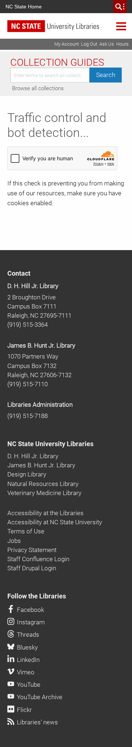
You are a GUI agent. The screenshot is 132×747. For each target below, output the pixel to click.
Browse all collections (38, 88)
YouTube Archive (38, 697)
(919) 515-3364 (27, 324)
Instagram (30, 622)
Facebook (29, 609)
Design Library (26, 474)
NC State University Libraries (50, 444)
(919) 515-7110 (27, 384)
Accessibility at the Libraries (45, 513)
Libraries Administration (40, 404)
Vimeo (24, 672)
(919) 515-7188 (27, 416)
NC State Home (24, 6)
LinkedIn (27, 659)
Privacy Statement (31, 549)
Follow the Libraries (36, 596)
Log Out (89, 44)
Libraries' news (36, 722)
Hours (122, 44)
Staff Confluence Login (38, 559)
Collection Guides (57, 62)
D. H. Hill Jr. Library (32, 286)
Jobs (14, 540)
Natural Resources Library (42, 483)
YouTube (27, 684)
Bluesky (26, 647)
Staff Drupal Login (31, 568)
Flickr (23, 709)
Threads (27, 634)
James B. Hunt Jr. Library (41, 345)
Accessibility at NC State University (54, 522)
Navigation (121, 26)
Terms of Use (25, 531)
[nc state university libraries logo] (69, 29)
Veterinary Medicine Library (44, 493)
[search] (119, 6)
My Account (66, 44)
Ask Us (106, 44)
